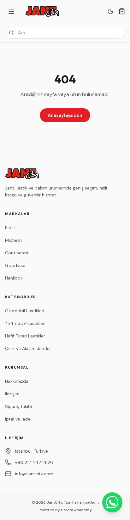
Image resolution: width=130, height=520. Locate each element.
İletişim (12, 394)
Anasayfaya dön (65, 115)
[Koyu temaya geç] (110, 11)
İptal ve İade (17, 419)
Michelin (13, 240)
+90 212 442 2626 (34, 462)
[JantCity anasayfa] (42, 11)
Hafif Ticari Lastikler (25, 336)
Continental (17, 253)
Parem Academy (76, 509)
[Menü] (11, 11)
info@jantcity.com (34, 474)
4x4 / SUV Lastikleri (25, 323)
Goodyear (15, 265)
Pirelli (10, 227)
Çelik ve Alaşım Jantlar (28, 348)
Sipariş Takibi (18, 406)
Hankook (14, 278)
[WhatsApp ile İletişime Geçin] (112, 502)
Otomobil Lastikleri (24, 311)
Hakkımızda (16, 381)
